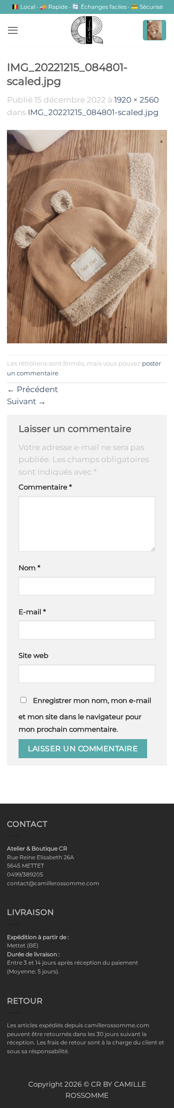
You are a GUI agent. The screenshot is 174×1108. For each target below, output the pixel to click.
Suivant (26, 401)
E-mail (32, 612)
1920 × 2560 (136, 99)
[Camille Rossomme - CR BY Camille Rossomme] (87, 30)
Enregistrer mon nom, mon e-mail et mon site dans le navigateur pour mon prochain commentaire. (85, 715)
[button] (13, 30)
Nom (29, 568)
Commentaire (45, 487)
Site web (33, 655)
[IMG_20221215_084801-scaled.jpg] (87, 236)
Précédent (32, 389)
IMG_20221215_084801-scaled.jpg (93, 112)
